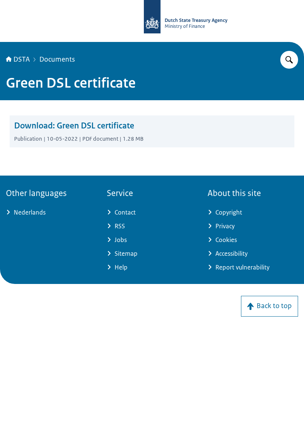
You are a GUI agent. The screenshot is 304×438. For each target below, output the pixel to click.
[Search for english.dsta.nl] (289, 60)
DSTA (21, 59)
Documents (57, 59)
